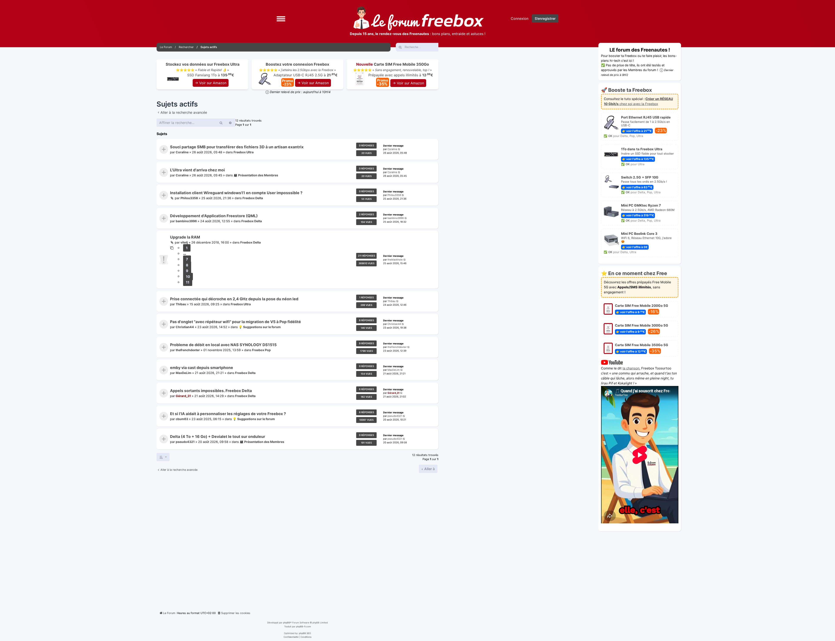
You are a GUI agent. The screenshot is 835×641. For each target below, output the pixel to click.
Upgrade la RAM (185, 237)
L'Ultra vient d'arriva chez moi (197, 170)
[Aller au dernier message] (399, 149)
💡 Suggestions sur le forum (260, 327)
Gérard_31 (183, 396)
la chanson (631, 368)
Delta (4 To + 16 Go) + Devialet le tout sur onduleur (217, 436)
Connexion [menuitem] (519, 18)
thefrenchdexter (188, 350)
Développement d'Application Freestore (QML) (214, 216)
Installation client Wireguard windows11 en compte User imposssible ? (236, 192)
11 (187, 282)
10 (188, 276)
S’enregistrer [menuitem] (545, 18)
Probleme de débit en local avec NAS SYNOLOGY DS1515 (223, 344)
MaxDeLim (183, 373)
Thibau (181, 304)
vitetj (184, 242)
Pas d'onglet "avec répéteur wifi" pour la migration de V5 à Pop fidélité (235, 321)
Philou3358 (189, 198)
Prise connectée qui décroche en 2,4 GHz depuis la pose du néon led (234, 299)
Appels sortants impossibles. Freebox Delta (211, 390)
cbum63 (182, 419)
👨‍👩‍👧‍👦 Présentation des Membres (256, 175)
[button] (281, 18)
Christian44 (185, 327)
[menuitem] (233, 613)
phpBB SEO (305, 633)
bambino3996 (186, 221)
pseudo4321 (394, 415)
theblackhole (395, 259)
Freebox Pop (261, 350)
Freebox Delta (252, 198)
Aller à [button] (429, 469)
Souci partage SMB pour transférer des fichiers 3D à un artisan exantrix (237, 147)
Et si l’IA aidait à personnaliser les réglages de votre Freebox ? (228, 413)
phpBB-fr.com (303, 626)
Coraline (182, 152)
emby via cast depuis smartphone (201, 367)
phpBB (286, 622)
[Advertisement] (297, 540)
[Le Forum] (418, 18)
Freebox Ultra (244, 152)
